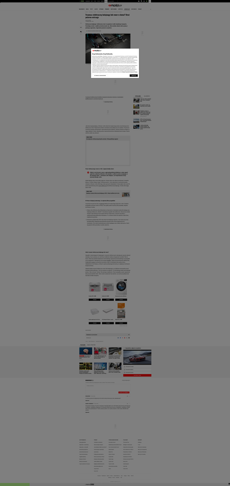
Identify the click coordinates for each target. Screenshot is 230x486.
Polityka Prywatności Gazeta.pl (128, 72)
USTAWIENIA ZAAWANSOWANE (100, 75)
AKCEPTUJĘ (133, 75)
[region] (115, 63)
